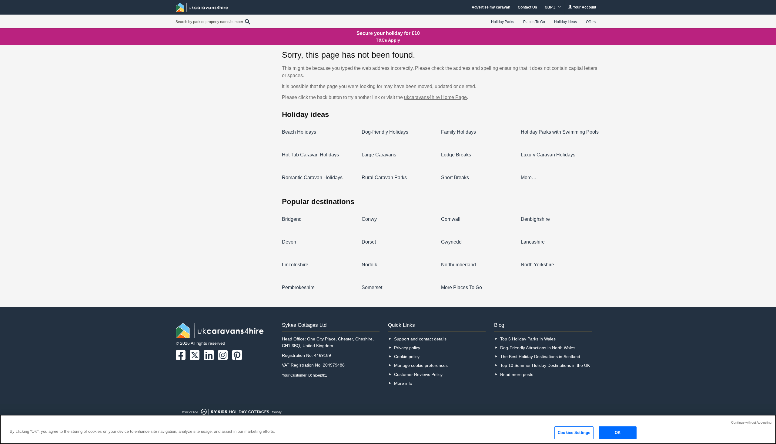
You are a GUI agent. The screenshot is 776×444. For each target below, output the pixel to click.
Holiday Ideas (565, 22)
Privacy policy (407, 347)
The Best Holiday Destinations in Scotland (540, 356)
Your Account (584, 7)
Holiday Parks (502, 22)
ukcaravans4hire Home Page (435, 97)
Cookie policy (407, 356)
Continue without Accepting (751, 422)
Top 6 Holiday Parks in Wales (528, 338)
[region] (388, 429)
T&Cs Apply (388, 40)
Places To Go (534, 22)
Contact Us (527, 7)
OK (617, 432)
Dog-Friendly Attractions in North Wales (537, 347)
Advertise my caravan (491, 7)
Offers (591, 22)
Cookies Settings (574, 432)
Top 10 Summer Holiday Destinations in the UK (545, 365)
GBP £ (551, 7)
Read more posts (516, 374)
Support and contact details (420, 338)
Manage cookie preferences (421, 365)
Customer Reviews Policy (418, 374)
